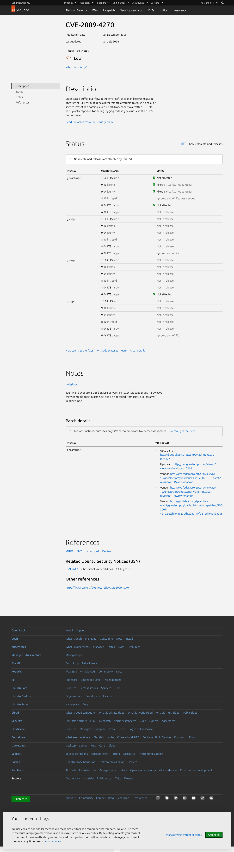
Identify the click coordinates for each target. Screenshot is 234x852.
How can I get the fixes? (80, 350)
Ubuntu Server (20, 704)
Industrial (88, 778)
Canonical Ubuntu (20, 2)
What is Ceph (74, 638)
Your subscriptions (77, 753)
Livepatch (109, 10)
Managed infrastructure (26, 655)
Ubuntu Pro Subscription (80, 761)
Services (106, 687)
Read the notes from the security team (89, 122)
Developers (93, 696)
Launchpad (92, 551)
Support (81, 630)
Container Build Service (157, 737)
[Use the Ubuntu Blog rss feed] (212, 798)
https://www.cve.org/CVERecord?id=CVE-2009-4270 (97, 587)
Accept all (214, 834)
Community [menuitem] (119, 2)
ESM (95, 10)
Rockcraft (180, 737)
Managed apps (74, 655)
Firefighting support (151, 753)
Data (73, 770)
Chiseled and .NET (128, 737)
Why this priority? (76, 67)
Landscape (18, 729)
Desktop (71, 745)
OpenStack (18, 630)
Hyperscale (72, 704)
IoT (13, 679)
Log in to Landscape (141, 729)
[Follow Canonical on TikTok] (203, 798)
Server (83, 745)
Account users (99, 753)
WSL (93, 745)
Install (69, 630)
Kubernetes (18, 646)
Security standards (131, 10)
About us (71, 797)
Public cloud (190, 712)
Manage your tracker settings (184, 834)
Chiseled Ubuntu (104, 737)
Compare (100, 729)
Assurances (181, 10)
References (22, 102)
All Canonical (207, 2)
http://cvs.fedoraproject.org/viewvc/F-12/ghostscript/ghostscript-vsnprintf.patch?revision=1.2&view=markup (188, 491)
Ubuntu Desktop (21, 696)
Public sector (104, 778)
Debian (106, 551)
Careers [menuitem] (155, 2)
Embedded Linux (91, 679)
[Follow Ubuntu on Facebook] (167, 798)
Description (22, 86)
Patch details (137, 350)
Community (105, 671)
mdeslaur (71, 384)
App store (71, 679)
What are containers (78, 737)
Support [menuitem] (101, 2)
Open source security (143, 770)
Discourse (129, 753)
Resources (134, 646)
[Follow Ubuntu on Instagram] (185, 798)
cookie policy (53, 841)
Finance (128, 778)
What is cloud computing (81, 712)
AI (67, 770)
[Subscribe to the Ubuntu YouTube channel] (194, 798)
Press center (139, 797)
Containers (18, 737)
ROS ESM (71, 671)
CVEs (151, 10)
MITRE (69, 551)
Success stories (89, 687)
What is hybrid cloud (140, 712)
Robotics (17, 671)
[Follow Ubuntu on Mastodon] (158, 798)
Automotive (73, 778)
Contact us (20, 798)
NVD (79, 551)
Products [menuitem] (68, 2)
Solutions (17, 770)
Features (71, 687)
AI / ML (16, 663)
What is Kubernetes (78, 646)
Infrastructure (87, 770)
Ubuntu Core (19, 687)
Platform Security (76, 10)
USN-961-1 (72, 569)
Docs (119, 638)
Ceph (14, 638)
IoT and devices (168, 770)
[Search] (222, 2)
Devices (132, 761)
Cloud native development (196, 770)
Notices (164, 10)
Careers (101, 797)
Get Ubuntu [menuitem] (138, 2)
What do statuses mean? (112, 350)
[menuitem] (209, 2)
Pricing (116, 753)
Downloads (18, 745)
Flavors (107, 696)
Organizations (74, 696)
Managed (90, 638)
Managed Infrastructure (113, 770)
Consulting (106, 638)
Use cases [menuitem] (85, 2)
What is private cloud (112, 712)
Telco (118, 778)
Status (19, 91)
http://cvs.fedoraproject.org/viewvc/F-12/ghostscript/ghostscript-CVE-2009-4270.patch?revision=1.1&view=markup (190, 478)
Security (16, 720)
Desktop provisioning (111, 761)
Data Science (89, 663)
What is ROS (87, 671)
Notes (19, 96)
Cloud (15, 712)
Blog (111, 797)
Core (102, 745)
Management (113, 679)
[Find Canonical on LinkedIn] (176, 798)
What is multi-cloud (168, 712)
